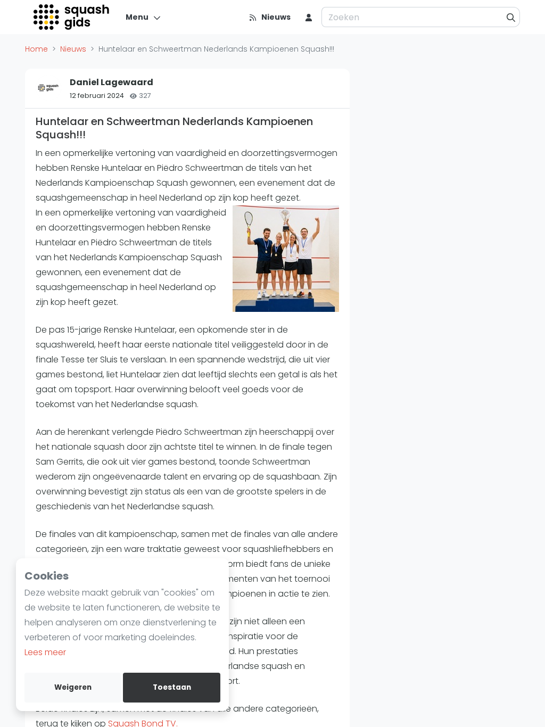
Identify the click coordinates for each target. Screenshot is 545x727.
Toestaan (172, 687)
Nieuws (73, 49)
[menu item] (308, 17)
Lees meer (45, 652)
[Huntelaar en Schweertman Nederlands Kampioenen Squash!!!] (286, 258)
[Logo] (72, 17)
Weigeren (73, 687)
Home (36, 49)
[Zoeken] (511, 17)
